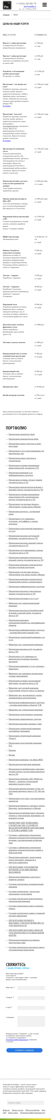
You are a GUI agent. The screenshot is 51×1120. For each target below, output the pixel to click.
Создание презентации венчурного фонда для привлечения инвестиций (26, 948)
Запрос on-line (17, 1110)
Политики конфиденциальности (17, 1040)
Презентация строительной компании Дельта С (25, 737)
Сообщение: (10, 1017)
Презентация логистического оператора (25, 714)
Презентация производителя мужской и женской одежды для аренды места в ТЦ (26, 488)
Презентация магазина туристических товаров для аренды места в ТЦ (25, 592)
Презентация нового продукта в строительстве (22, 459)
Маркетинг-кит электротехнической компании (24, 604)
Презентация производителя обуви (23, 439)
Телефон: (10, 997)
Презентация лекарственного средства (25, 719)
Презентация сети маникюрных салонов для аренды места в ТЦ (26, 551)
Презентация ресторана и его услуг (24, 598)
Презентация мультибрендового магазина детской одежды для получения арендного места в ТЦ (27, 771)
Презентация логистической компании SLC (25, 744)
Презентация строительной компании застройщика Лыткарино (25, 730)
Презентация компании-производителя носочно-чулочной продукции (25, 566)
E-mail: (9, 1007)
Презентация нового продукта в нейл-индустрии (25, 445)
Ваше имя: (10, 988)
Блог (43, 1110)
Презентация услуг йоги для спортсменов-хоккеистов (27, 799)
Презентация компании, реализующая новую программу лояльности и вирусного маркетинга (25, 860)
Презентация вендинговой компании (24, 764)
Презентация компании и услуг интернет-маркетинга (27, 667)
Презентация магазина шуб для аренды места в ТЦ (25, 650)
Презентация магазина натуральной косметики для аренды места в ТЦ (24, 537)
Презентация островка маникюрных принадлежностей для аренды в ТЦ (24, 466)
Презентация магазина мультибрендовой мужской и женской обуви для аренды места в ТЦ (26, 613)
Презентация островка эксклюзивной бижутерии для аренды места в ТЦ (25, 682)
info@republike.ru (30, 6)
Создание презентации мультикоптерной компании (26, 885)
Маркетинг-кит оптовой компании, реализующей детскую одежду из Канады (26, 689)
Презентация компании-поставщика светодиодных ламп (24, 941)
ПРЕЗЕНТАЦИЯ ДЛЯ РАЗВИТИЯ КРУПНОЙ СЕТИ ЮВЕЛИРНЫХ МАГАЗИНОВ (23, 869)
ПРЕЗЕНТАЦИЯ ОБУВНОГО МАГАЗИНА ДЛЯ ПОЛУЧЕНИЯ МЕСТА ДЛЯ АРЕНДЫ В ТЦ (26, 923)
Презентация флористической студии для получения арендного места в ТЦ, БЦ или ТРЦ (27, 791)
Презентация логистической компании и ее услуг (26, 530)
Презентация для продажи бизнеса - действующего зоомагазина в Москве (25, 505)
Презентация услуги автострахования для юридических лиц (26, 452)
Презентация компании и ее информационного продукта (21, 474)
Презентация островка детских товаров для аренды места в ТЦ (25, 481)
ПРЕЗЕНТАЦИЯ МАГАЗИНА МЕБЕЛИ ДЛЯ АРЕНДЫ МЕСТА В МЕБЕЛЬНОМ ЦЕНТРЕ (26, 932)
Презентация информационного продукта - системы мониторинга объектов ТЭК (26, 704)
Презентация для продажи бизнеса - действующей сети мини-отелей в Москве (27, 573)
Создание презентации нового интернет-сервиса (26, 907)
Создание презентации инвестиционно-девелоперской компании (26, 900)
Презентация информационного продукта (26, 587)
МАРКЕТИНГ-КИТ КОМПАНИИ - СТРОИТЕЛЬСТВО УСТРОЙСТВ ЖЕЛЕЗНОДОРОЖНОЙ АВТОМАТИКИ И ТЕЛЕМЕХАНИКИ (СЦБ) (26, 827)
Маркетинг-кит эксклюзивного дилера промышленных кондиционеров (25, 696)
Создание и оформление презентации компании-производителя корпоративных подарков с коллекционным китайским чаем (26, 839)
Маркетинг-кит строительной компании (26, 645)
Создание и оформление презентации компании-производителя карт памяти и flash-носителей (26, 850)
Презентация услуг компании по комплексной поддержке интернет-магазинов (24, 659)
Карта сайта (13, 1113)
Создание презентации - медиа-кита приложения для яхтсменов (24, 892)
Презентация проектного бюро (22, 434)
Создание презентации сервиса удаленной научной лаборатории (27, 914)
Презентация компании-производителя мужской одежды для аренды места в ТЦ (26, 559)
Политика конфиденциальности (32, 1113)
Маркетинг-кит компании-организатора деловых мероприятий (26, 675)
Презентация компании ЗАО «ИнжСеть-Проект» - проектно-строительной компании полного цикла (26, 781)
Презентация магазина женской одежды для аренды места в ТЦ (26, 544)
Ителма (12, 755)
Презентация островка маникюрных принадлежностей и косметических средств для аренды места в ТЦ (24, 497)
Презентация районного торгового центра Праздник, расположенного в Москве (27, 807)
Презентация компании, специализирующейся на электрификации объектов (27, 622)
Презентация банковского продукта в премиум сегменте (24, 878)
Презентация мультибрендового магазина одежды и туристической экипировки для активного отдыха (26, 815)
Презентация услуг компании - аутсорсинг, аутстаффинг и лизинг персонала (23, 521)
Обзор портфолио (33, 1110)
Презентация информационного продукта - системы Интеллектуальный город (26, 631)
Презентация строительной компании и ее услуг (27, 638)
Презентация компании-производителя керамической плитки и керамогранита (25, 580)
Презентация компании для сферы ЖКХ (26, 760)
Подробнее (7, 106)
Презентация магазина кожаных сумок (25, 724)
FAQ (4, 1113)
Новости (6, 1110)
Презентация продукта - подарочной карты (24, 512)
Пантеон (12, 750)
